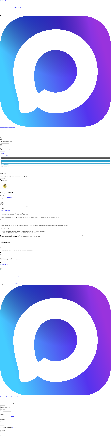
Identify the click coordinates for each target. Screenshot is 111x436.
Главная (1, 127)
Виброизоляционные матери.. (5, 164)
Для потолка (7, 176)
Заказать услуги (3, 151)
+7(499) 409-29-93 (16, 283)
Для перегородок (16, 176)
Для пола (2, 176)
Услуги (7, 127)
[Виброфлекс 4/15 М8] (5, 190)
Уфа (1, 433)
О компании (10, 127)
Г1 (1, 180)
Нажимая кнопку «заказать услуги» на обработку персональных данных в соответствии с (8, 428)
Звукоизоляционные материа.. (5, 162)
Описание (1, 210)
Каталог (2, 160)
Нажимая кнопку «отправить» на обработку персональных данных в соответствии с (7, 417)
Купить (1, 268)
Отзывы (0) (8, 210)
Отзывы (10, 396)
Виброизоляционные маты (5, 166)
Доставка (5, 210)
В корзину (2, 203)
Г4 (3, 180)
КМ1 (6, 180)
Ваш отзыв (2, 258)
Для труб (25, 176)
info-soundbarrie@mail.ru (17, 7)
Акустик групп (9, 197)
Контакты (13, 127)
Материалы (4, 127)
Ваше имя (1, 422)
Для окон (21, 176)
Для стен (11, 176)
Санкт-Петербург (2, 432)
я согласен (12, 416)
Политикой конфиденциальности (5, 417)
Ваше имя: (1, 254)
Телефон (1, 412)
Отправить (2, 414)
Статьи (16, 396)
